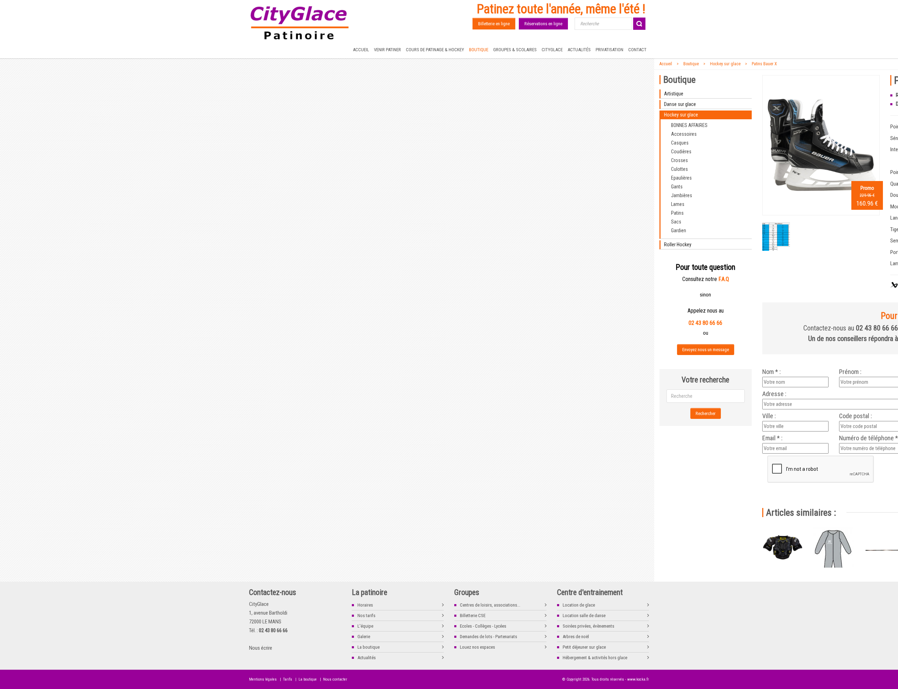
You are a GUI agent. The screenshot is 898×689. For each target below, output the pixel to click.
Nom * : (771, 372)
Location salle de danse (584, 615)
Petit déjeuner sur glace (584, 647)
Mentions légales (263, 679)
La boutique (368, 647)
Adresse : (774, 394)
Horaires (365, 605)
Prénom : (850, 372)
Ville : (769, 416)
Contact (637, 49)
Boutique (478, 49)
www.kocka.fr (638, 679)
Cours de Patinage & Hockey (435, 49)
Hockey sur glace (725, 63)
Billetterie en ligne (494, 23)
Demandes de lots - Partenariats (488, 636)
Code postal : (855, 416)
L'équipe (365, 626)
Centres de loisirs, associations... (490, 605)
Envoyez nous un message (705, 349)
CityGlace (552, 49)
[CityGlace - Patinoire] (300, 23)
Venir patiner (387, 49)
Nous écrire (260, 648)
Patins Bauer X (764, 63)
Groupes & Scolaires (515, 49)
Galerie (363, 636)
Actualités (579, 49)
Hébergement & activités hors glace (595, 657)
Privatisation (609, 49)
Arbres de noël (576, 636)
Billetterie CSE (472, 615)
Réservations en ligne (543, 23)
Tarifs (287, 679)
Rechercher (706, 413)
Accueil (361, 49)
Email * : (772, 438)
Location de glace (579, 605)
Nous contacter (335, 679)
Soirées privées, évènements (588, 626)
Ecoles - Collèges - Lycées (483, 626)
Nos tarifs (366, 615)
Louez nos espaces (477, 647)
